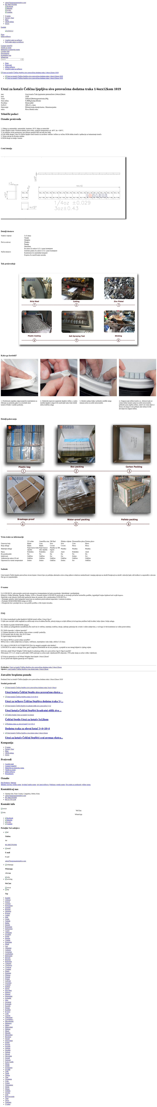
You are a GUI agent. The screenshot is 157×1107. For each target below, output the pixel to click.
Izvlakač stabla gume (29, 785)
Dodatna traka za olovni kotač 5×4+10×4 (27, 728)
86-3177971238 (10, 799)
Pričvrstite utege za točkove (14, 42)
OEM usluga (9, 22)
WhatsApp (4, 57)
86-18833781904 (11, 4)
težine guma (86, 785)
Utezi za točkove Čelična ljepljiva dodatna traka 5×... (34, 701)
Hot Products (5, 783)
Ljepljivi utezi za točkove (13, 40)
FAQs (7, 24)
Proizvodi (8, 65)
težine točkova (6, 36)
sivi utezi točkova (43, 785)
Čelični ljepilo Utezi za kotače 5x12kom (26, 719)
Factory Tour (9, 18)
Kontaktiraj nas (6, 55)
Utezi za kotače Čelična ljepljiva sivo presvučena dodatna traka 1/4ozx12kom (36, 667)
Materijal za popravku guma (10, 49)
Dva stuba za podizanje (73, 785)
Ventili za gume (6, 48)
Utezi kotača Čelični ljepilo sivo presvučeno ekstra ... (34, 692)
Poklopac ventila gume (57, 785)
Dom (2, 34)
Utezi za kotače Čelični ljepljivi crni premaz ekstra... (34, 737)
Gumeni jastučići (6, 46)
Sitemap (13, 783)
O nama (7, 16)
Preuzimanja (5, 53)
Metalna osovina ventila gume (11, 785)
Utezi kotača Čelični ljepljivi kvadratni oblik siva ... (33, 710)
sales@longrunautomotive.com (15, 3)
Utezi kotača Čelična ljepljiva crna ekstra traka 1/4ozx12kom (27, 669)
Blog (6, 20)
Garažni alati (5, 51)
